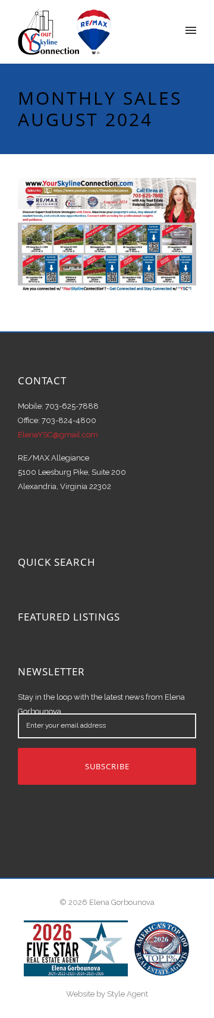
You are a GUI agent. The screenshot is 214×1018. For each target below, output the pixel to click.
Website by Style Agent (107, 993)
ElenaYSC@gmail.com (58, 434)
